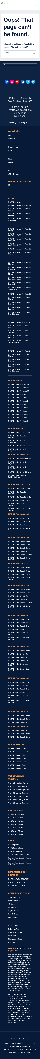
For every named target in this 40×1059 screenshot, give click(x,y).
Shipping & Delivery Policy (20, 122)
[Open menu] (36, 5)
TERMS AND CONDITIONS (20, 110)
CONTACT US (20, 113)
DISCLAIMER (20, 116)
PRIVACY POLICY (20, 107)
